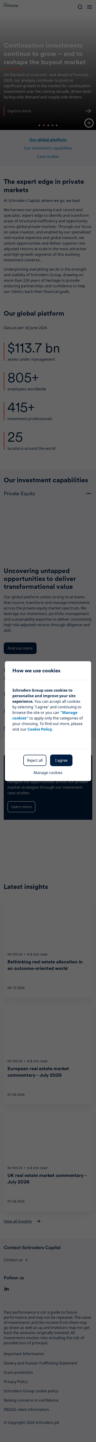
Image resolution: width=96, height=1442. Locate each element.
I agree (61, 760)
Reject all (35, 760)
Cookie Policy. (40, 729)
